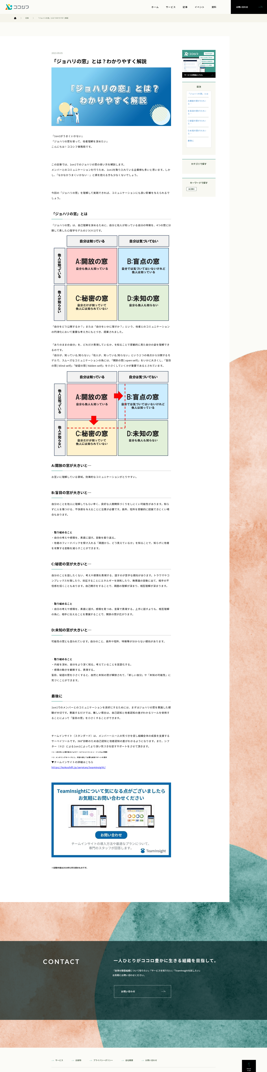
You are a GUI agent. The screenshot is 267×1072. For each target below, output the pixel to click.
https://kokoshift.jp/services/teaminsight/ (78, 767)
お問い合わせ (242, 7)
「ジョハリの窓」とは (198, 93)
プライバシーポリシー (103, 1060)
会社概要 (129, 1060)
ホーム (155, 7)
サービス (171, 7)
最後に (191, 140)
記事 (185, 7)
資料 (214, 7)
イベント (199, 7)
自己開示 (191, 189)
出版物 (78, 1060)
